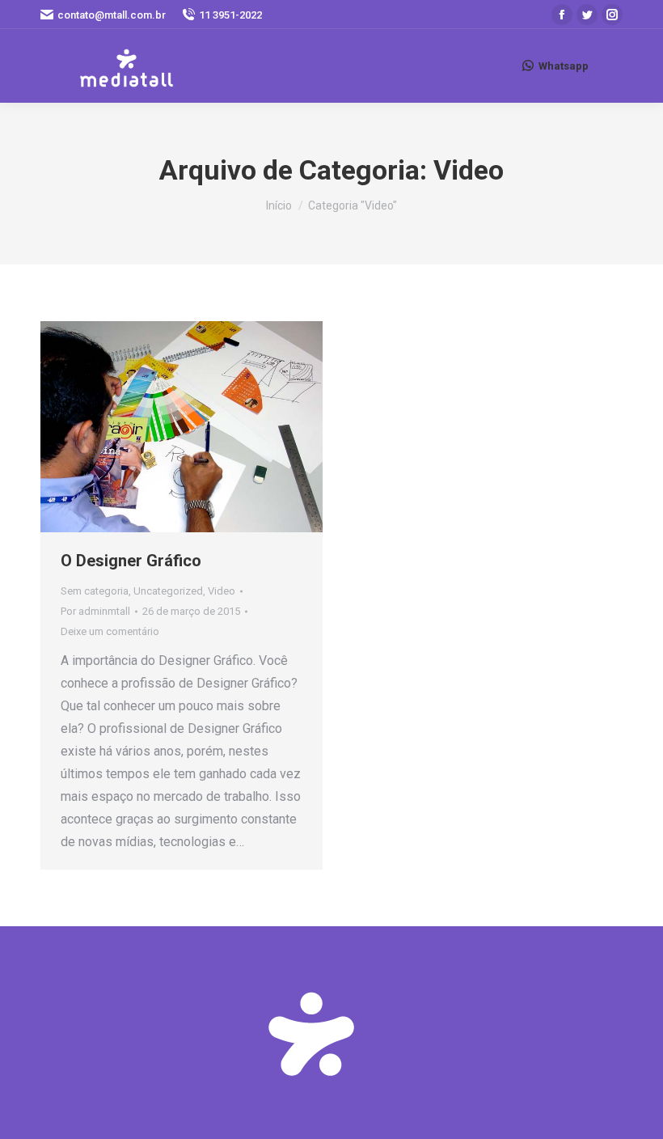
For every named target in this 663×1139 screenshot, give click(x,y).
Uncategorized (168, 591)
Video (221, 591)
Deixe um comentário (110, 631)
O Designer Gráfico (131, 560)
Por (95, 611)
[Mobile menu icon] (614, 65)
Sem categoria (95, 591)
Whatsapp (563, 66)
